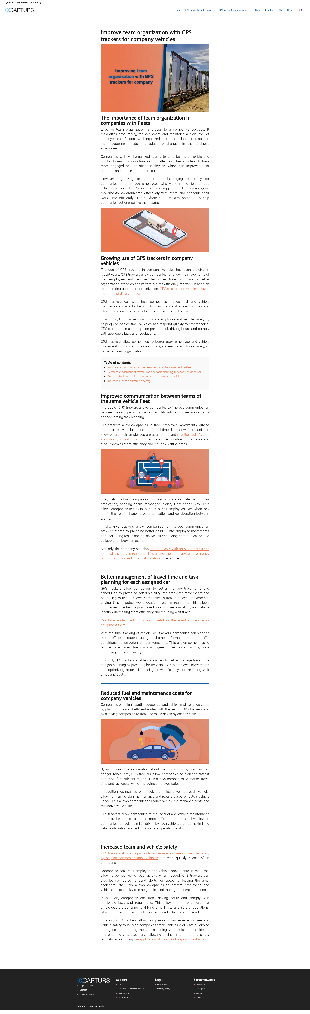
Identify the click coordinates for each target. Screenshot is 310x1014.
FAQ (120, 984)
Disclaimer (162, 984)
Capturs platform (87, 985)
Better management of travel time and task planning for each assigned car (154, 372)
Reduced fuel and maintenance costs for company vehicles (145, 376)
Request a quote (87, 994)
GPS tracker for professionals (233, 10)
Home (178, 10)
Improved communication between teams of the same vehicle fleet (150, 367)
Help (289, 10)
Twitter (199, 993)
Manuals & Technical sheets (131, 989)
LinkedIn (200, 997)
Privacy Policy (163, 989)
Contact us (85, 990)
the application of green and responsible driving (169, 939)
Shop (257, 10)
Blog (281, 10)
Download (269, 10)
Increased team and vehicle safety (129, 381)
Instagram (200, 989)
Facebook (200, 984)
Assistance (124, 993)
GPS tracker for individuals (198, 10)
